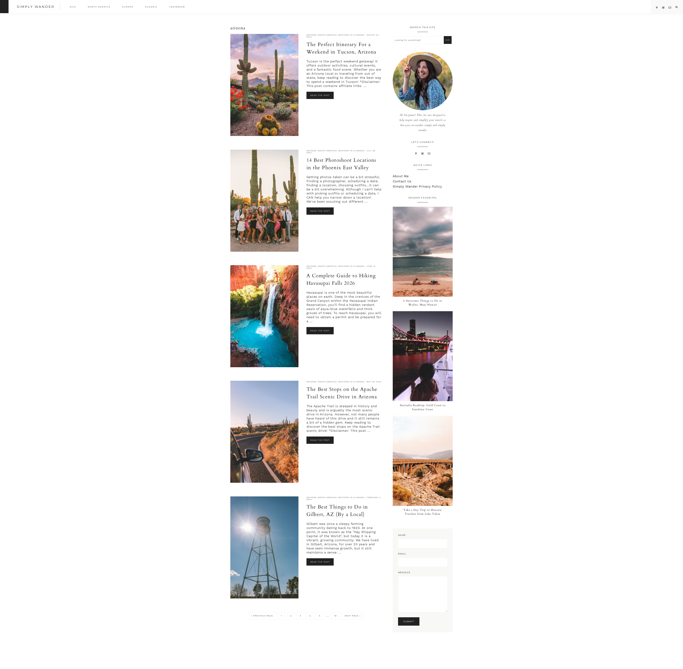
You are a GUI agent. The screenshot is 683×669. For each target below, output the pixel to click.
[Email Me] (429, 153)
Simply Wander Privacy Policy (417, 186)
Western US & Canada (351, 35)
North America (327, 35)
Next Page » (353, 616)
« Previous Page (262, 616)
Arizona (311, 35)
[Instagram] (422, 153)
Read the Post (320, 95)
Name (402, 535)
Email (402, 553)
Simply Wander (35, 7)
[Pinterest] (416, 153)
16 (337, 615)
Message (404, 572)
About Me (401, 176)
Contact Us (402, 181)
